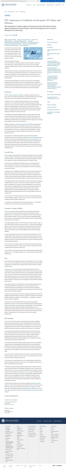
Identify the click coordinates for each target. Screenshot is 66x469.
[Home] (9, 6)
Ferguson (23, 305)
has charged (10, 211)
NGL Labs (25, 371)
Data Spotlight (42, 438)
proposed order (9, 293)
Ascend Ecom (50, 47)
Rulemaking (8, 438)
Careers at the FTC (54, 440)
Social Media (42, 441)
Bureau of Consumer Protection (23, 39)
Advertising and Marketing (33, 42)
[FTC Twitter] (56, 465)
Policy (18, 426)
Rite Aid (10, 375)
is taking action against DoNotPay (15, 95)
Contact (52, 442)
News (17, 11)
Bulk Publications (31, 436)
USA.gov (40, 465)
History (52, 429)
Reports (18, 438)
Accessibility (18, 465)
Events (41, 429)
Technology (30, 41)
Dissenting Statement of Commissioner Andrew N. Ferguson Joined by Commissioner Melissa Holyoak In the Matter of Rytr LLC (54, 85)
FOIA (22, 465)
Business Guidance (31, 433)
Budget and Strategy (55, 435)
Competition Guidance (32, 434)
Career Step (15, 370)
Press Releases (22, 11)
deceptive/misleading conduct (20, 41)
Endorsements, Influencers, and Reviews (13, 43)
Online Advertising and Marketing (30, 43)
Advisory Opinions (20, 430)
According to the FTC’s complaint (11, 269)
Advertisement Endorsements (53, 109)
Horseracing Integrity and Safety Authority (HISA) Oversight (9, 442)
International (19, 446)
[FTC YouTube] (59, 465)
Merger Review (8, 433)
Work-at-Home (35, 39)
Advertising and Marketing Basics (11, 45)
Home (6, 11)
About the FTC (53, 426)
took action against (16, 321)
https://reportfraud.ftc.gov (9, 404)
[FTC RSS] (61, 465)
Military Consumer (31, 429)
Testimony (19, 443)
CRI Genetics (22, 377)
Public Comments (20, 439)
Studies (18, 441)
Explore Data (42, 439)
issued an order (28, 354)
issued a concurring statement (33, 137)
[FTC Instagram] (54, 465)
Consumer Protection (11, 39)
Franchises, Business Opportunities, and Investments (15, 42)
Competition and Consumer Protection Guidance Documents (9, 446)
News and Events (11, 11)
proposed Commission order (21, 124)
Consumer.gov (31, 431)
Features (41, 431)
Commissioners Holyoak (14, 305)
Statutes (7, 439)
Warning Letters (8, 449)
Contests (41, 434)
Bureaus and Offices (55, 434)
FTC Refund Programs (10, 455)
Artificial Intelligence (24, 45)
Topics (41, 433)
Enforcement (8, 426)
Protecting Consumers (51, 107)
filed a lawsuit (13, 155)
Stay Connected (43, 436)
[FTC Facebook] (53, 465)
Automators (32, 368)
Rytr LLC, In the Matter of (52, 42)
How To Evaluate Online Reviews (54, 94)
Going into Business (9, 41)
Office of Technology (51, 104)
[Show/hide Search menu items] (63, 5)
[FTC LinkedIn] (58, 465)
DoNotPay (49, 44)
